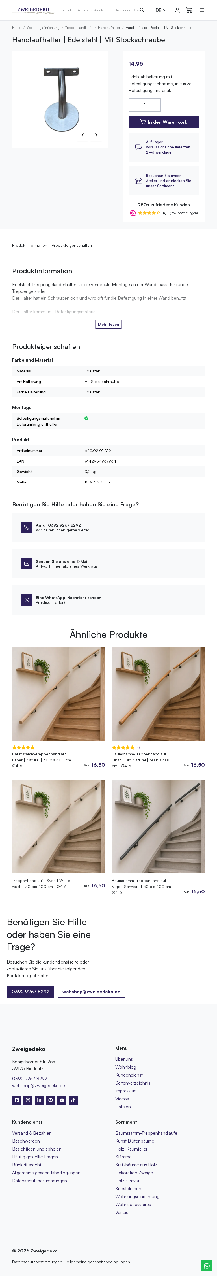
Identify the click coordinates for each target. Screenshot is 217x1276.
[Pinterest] (50, 1100)
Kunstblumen (128, 1188)
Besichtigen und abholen (37, 1149)
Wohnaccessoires (133, 1204)
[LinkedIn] (39, 1100)
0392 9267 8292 (29, 1078)
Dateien (123, 1106)
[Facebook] (16, 1100)
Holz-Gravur (127, 1180)
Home (16, 27)
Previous (82, 135)
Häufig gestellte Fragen (35, 1157)
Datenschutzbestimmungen (39, 1180)
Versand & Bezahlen (32, 1133)
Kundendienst (129, 1075)
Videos (122, 1099)
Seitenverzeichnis (132, 1083)
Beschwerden (26, 1141)
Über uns (124, 1059)
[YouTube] (61, 1100)
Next (96, 135)
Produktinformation (29, 245)
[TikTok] (73, 1100)
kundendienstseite (61, 962)
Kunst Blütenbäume (134, 1141)
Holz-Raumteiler (131, 1149)
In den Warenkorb (168, 122)
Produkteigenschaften (72, 245)
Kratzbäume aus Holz (136, 1165)
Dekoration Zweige (134, 1172)
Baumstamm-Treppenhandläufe (146, 1133)
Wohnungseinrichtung (43, 27)
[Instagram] (27, 1100)
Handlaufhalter (109, 27)
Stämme (123, 1157)
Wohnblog (125, 1067)
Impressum (126, 1091)
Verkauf (122, 1212)
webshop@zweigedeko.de (91, 991)
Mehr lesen (108, 324)
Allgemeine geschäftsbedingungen (46, 1172)
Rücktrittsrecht (26, 1165)
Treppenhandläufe (78, 27)
